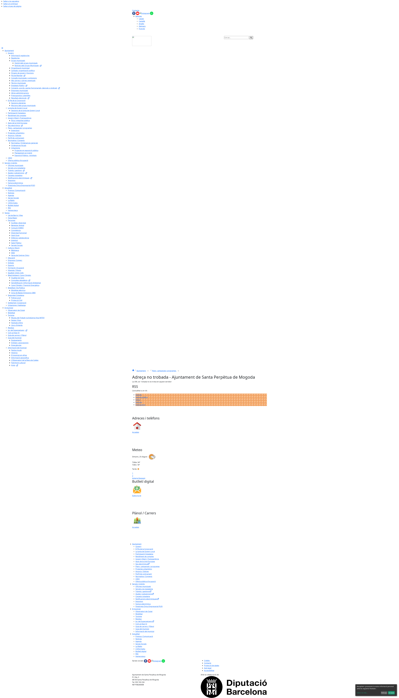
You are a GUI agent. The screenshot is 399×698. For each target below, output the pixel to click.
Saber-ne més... (362, 693)
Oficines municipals (143, 586)
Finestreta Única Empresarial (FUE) (149, 606)
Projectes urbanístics (143, 569)
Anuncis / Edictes (142, 571)
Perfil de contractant (143, 574)
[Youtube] (138, 13)
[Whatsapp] (151, 13)
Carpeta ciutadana (142, 596)
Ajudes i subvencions (143, 594)
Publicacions (140, 405)
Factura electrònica (143, 604)
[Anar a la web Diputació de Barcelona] (234, 687)
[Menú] (2, 48)
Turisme (138, 616)
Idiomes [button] (138, 16)
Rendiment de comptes (144, 556)
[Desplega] (148, 371)
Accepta (391, 693)
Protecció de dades (211, 665)
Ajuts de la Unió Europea (145, 561)
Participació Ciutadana (144, 554)
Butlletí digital (140, 651)
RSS (136, 654)
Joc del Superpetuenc (143, 621)
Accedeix (135, 432)
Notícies (138, 402)
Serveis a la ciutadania (144, 589)
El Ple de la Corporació (144, 549)
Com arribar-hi (141, 624)
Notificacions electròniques (146, 599)
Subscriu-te (136, 495)
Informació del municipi (144, 631)
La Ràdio (138, 646)
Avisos (137, 400)
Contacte (135, 10)
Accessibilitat (209, 670)
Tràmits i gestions (142, 591)
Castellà (142, 21)
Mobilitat (139, 614)
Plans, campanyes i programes (164, 371)
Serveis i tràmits (138, 584)
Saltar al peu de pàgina (12, 6)
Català (141, 19)
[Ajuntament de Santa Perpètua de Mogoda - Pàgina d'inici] (141, 41)
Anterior (135, 478)
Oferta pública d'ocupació (145, 581)
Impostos (139, 601)
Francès (142, 29)
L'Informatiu (140, 649)
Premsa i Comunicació (144, 636)
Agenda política (141, 397)
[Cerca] (251, 37)
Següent (142, 478)
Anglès (141, 24)
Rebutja (384, 693)
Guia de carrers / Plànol (144, 626)
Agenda (138, 395)
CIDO (137, 579)
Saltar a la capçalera (11, 1)
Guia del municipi (142, 629)
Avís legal (207, 668)
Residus (138, 619)
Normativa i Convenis (143, 576)
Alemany (142, 26)
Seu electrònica (141, 564)
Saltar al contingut (10, 4)
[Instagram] (145, 13)
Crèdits (207, 660)
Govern (138, 546)
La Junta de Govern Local (145, 551)
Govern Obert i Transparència (147, 559)
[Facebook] (134, 13)
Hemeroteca (140, 656)
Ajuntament (141, 371)
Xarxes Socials (141, 644)
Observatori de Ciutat (143, 611)
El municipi (136, 609)
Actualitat (136, 634)
